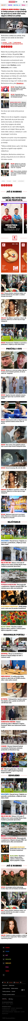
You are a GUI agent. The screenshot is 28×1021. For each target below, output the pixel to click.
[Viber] (9, 47)
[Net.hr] (11, 999)
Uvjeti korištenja (6, 988)
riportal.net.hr (14, 1010)
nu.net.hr (23, 1011)
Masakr (14, 181)
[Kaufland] (14, 238)
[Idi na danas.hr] (13, 1)
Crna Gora (9, 181)
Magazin (8, 959)
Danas (8, 948)
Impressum (5, 985)
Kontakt (13, 991)
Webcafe (8, 963)
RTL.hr (3, 1004)
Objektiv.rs (19, 83)
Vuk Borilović (21, 181)
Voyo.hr (11, 1004)
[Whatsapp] (7, 47)
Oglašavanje (11, 985)
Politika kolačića (14, 988)
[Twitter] (4, 47)
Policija (3, 181)
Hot (7, 955)
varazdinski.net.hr (6, 1010)
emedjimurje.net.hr (6, 1008)
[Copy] (11, 47)
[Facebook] (2, 47)
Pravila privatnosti (6, 991)
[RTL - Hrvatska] (4, 999)
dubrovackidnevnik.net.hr (7, 1011)
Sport (7, 951)
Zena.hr (7, 1004)
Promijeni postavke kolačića (9, 994)
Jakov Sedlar (17, 42)
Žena (7, 967)
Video (7, 971)
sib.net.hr (13, 1008)
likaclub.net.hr (5, 1013)
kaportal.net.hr (19, 1008)
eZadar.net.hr (17, 1011)
